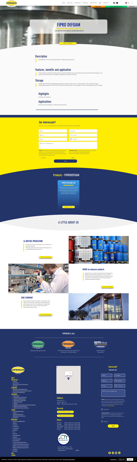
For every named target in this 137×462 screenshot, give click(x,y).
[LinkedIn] (114, 3)
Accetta (130, 459)
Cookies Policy (62, 450)
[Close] (135, 459)
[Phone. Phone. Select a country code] (71, 139)
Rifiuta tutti (121, 459)
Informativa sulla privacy (69, 459)
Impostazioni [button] (113, 459)
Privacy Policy (69, 448)
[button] (85, 3)
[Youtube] (117, 3)
